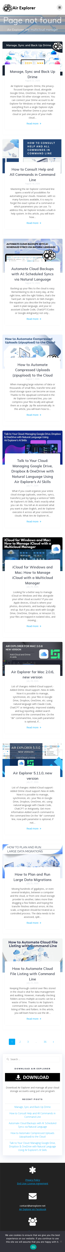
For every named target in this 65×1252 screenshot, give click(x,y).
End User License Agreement (32, 1183)
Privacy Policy (32, 1180)
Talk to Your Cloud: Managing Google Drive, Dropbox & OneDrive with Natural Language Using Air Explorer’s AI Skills (32, 471)
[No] (60, 1241)
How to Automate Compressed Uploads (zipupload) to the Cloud (32, 369)
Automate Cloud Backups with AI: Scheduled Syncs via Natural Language (32, 274)
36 (46, 1041)
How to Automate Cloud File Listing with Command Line (32, 973)
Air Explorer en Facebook (32, 1209)
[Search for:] (32, 1059)
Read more (32, 123)
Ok (33, 1247)
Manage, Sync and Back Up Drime (32, 1107)
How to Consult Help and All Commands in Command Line (32, 174)
